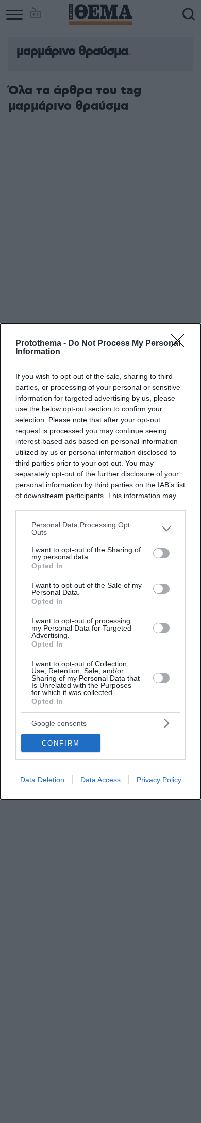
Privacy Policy (159, 779)
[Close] (181, 344)
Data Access (100, 779)
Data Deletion (42, 779)
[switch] (161, 553)
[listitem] (100, 528)
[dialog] (100, 561)
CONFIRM (61, 743)
